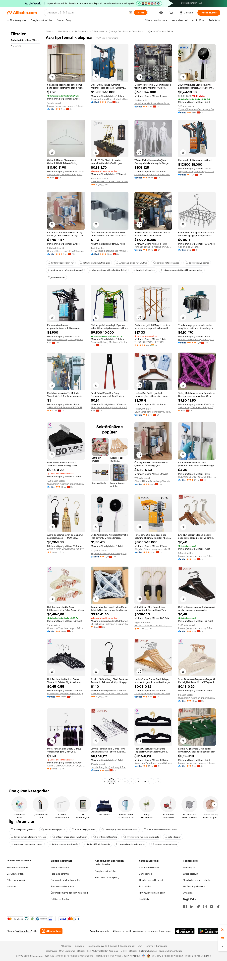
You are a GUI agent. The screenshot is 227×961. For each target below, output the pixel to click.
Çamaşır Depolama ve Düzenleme (126, 31)
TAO (139, 946)
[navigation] (25, 407)
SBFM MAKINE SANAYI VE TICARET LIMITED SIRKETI (66, 407)
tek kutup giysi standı (199, 263)
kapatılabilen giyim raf (55, 829)
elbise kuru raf (58, 277)
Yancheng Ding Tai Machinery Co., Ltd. (153, 246)
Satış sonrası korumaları (63, 886)
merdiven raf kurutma (107, 837)
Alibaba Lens (24, 931)
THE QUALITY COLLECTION (149, 342)
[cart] (171, 13)
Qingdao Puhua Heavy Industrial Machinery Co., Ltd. (110, 99)
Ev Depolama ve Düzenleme (89, 31)
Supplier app (97, 931)
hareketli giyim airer (145, 270)
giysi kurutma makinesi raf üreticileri (109, 270)
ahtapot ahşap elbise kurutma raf (71, 837)
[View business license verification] (143, 956)
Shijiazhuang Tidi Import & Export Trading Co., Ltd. (66, 174)
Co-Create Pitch (15, 873)
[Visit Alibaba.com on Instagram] (205, 906)
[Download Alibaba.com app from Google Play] (209, 931)
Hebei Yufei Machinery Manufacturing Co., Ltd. (153, 103)
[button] (131, 13)
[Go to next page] (158, 781)
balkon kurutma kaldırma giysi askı (30, 837)
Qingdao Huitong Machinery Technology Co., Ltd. (110, 342)
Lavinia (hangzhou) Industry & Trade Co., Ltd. (66, 106)
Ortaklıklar (188, 892)
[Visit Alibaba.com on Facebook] (185, 906)
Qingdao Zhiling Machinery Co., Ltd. (196, 171)
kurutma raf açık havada (168, 263)
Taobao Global (127, 946)
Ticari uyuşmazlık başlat (151, 880)
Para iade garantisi (60, 873)
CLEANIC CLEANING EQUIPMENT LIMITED (110, 251)
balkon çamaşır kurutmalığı (65, 844)
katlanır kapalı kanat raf (62, 263)
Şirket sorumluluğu (16, 880)
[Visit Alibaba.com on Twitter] (198, 906)
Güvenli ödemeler (60, 867)
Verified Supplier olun (194, 886)
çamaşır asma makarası (166, 844)
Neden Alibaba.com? (17, 867)
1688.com (79, 946)
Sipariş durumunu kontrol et (197, 880)
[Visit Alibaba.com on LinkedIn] (192, 906)
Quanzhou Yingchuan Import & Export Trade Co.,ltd (153, 174)
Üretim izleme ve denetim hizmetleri (69, 892)
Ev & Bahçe (64, 31)
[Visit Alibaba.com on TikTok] (218, 906)
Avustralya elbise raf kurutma (133, 263)
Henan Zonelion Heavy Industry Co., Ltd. (197, 339)
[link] (222, 929)
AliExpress (66, 946)
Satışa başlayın (190, 873)
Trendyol (148, 946)
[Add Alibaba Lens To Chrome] (51, 931)
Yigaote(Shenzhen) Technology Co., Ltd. (197, 109)
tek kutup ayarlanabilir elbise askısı (121, 829)
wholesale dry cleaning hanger (28, 844)
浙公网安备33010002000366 (167, 956)
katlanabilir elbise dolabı (98, 844)
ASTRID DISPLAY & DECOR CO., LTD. (109, 181)
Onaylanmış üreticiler (105, 871)
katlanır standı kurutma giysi (96, 263)
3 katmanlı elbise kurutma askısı (162, 829)
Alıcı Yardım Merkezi (149, 867)
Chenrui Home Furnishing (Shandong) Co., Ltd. (66, 251)
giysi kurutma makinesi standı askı (143, 837)
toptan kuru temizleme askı (132, 844)
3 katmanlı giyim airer (85, 829)
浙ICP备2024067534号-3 (198, 956)
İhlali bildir (144, 899)
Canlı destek (145, 873)
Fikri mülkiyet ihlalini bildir (152, 892)
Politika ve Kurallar (60, 899)
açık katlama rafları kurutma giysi (67, 270)
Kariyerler (11, 886)
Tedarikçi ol (189, 867)
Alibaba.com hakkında (19, 860)
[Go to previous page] (105, 781)
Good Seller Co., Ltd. (188, 246)
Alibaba (49, 31)
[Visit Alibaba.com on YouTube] (212, 906)
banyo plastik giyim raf (24, 829)
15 (151, 781)
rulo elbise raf (174, 837)
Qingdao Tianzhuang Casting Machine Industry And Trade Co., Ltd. (66, 339)
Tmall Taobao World (97, 946)
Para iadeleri (145, 886)
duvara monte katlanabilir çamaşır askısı (183, 270)
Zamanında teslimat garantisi (65, 880)
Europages (161, 946)
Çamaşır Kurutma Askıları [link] (161, 31)
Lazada (113, 946)
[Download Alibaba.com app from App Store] (185, 931)
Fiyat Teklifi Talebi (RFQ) (107, 877)
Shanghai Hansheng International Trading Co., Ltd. (110, 407)
